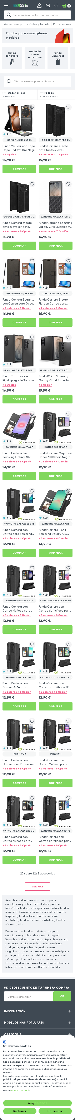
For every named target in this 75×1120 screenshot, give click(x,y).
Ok (62, 996)
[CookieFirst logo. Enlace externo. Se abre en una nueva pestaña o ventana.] (4, 1042)
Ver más (37, 886)
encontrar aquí (20, 1090)
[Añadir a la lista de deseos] (32, 107)
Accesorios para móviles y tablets (27, 24)
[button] (19, 154)
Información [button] (15, 1011)
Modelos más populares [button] (24, 1022)
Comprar (19, 168)
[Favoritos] (56, 5)
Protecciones (62, 24)
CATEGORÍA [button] (13, 1034)
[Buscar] (8, 14)
